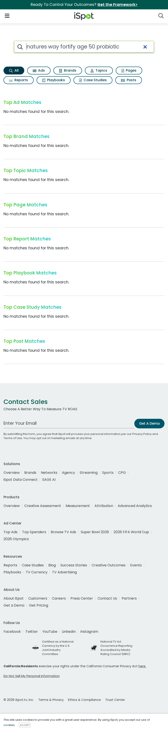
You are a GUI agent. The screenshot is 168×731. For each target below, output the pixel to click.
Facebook (12, 631)
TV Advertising (64, 572)
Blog (52, 565)
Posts (131, 80)
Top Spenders (34, 531)
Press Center (81, 598)
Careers (59, 598)
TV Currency (36, 572)
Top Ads (11, 531)
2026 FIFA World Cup (131, 531)
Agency (68, 472)
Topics (100, 70)
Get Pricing (38, 605)
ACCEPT (25, 725)
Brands (69, 70)
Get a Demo (14, 605)
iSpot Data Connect (21, 479)
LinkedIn (69, 631)
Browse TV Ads (63, 531)
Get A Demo (149, 423)
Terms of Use (13, 438)
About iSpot (14, 598)
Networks (49, 472)
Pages (130, 70)
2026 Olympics (16, 538)
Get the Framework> (117, 4)
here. (142, 666)
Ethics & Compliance (84, 700)
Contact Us (107, 598)
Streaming (89, 472)
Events (136, 565)
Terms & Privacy (51, 700)
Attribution (103, 505)
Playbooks (55, 80)
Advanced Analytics (135, 505)
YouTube (49, 631)
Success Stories (73, 565)
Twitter (31, 631)
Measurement (78, 505)
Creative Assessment (42, 505)
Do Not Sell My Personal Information (32, 676)
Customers (37, 598)
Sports (108, 472)
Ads (41, 70)
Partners (129, 598)
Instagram (89, 631)
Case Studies (95, 80)
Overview (12, 472)
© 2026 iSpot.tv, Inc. (19, 700)
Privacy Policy (142, 434)
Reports (21, 80)
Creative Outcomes (109, 565)
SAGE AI (49, 479)
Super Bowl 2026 (95, 531)
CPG (122, 472)
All (16, 70)
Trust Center (115, 700)
